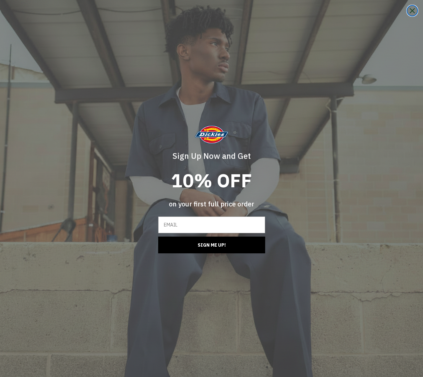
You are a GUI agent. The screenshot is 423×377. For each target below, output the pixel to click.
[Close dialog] (412, 10)
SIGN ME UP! (212, 245)
